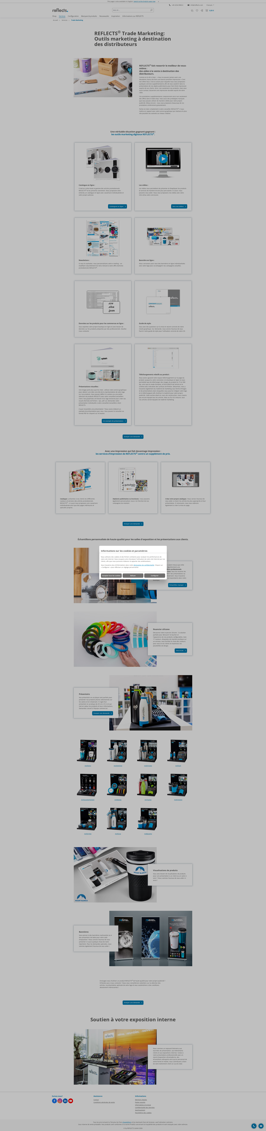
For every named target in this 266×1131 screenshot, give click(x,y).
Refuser (133, 576)
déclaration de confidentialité (144, 565)
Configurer (154, 576)
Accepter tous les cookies (111, 576)
